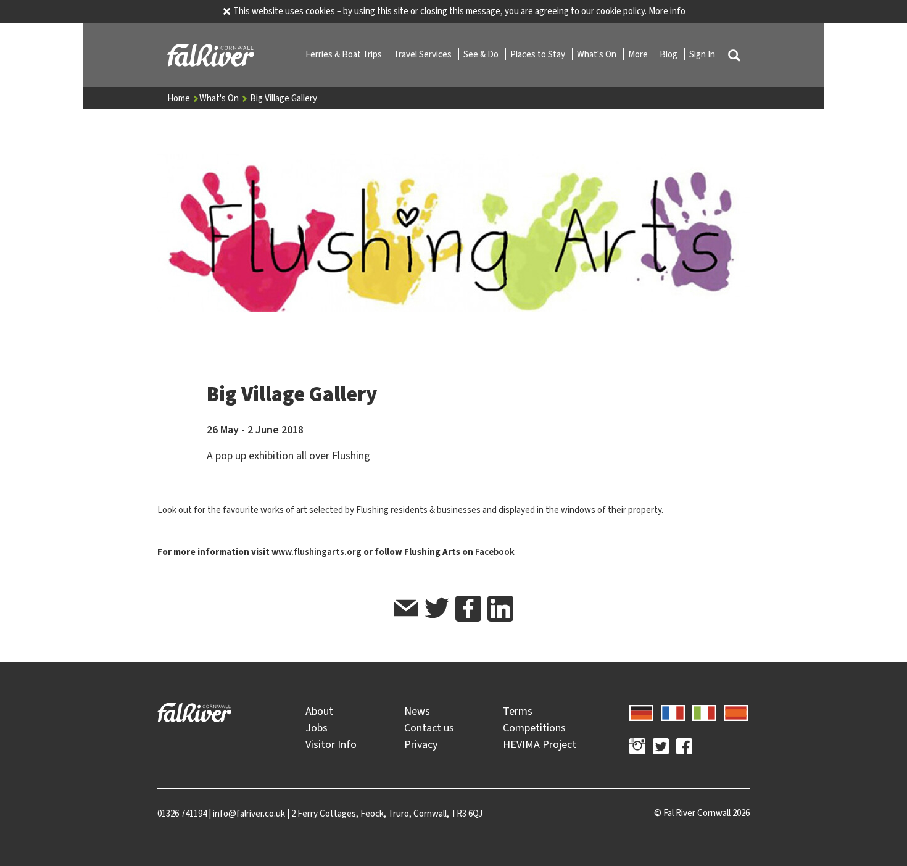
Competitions (534, 727)
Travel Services (424, 54)
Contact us (429, 727)
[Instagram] (637, 748)
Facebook (495, 552)
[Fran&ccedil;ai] (673, 711)
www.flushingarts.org (316, 552)
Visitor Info (331, 744)
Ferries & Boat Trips (344, 54)
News (417, 711)
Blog (669, 54)
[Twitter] (661, 748)
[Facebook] (684, 748)
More (639, 54)
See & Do (481, 54)
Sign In (702, 54)
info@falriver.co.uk (249, 813)
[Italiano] (704, 711)
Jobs (316, 727)
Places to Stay (538, 54)
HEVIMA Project (539, 744)
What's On (597, 54)
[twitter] (437, 610)
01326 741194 (182, 813)
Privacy (420, 744)
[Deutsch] (641, 711)
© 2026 (702, 813)
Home (179, 98)
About (319, 711)
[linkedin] (500, 609)
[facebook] (468, 609)
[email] (406, 610)
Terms (517, 711)
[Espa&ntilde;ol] (736, 711)
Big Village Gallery (283, 98)
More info (666, 11)
